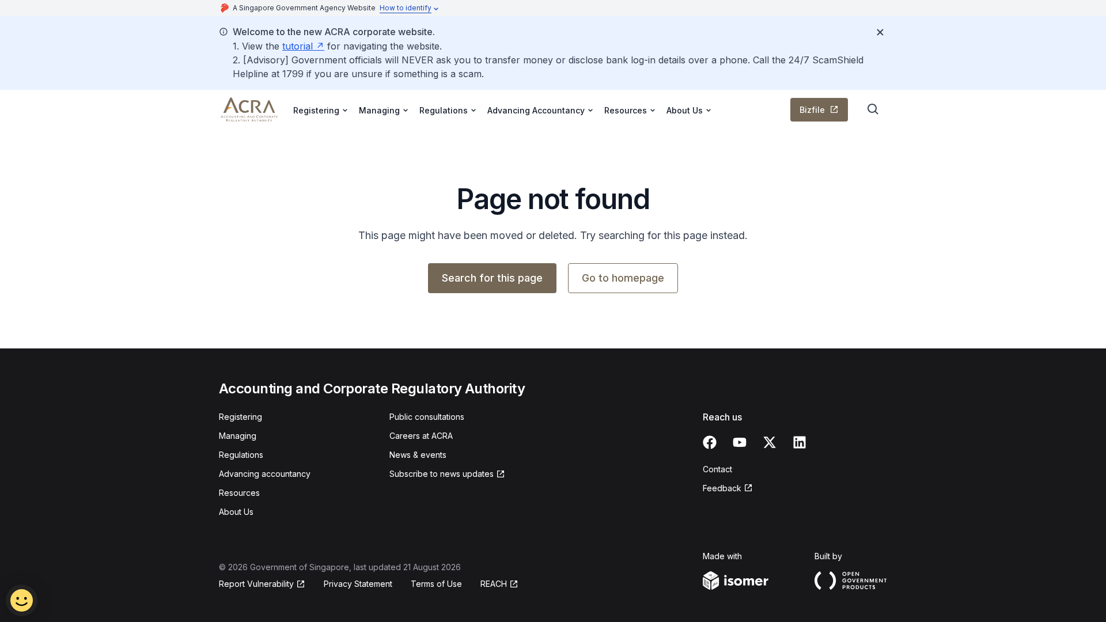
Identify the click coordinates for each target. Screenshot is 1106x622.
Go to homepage (623, 278)
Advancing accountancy (264, 474)
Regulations (241, 455)
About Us (236, 512)
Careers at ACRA (421, 436)
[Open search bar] (873, 109)
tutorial (297, 46)
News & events (417, 455)
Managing (237, 436)
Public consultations (426, 417)
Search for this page (492, 278)
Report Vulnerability (256, 584)
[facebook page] (710, 442)
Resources (239, 493)
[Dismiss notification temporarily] (880, 32)
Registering (240, 417)
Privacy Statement (358, 584)
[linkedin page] (799, 442)
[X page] (770, 442)
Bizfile (812, 110)
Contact (717, 469)
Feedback (722, 488)
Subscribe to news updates (441, 474)
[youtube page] (740, 442)
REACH (493, 584)
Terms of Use (436, 584)
